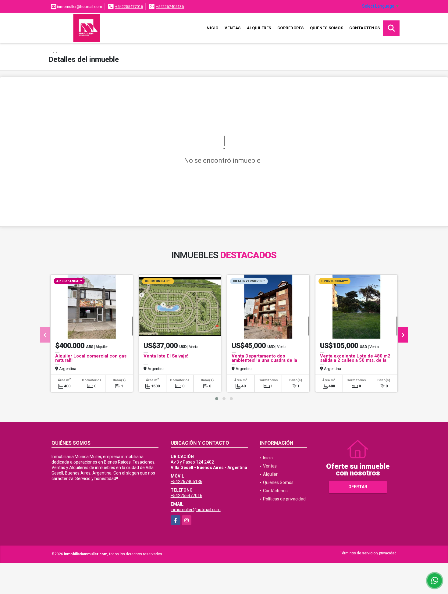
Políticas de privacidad (284, 498)
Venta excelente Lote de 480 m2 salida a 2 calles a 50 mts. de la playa (355, 360)
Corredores (290, 28)
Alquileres (259, 28)
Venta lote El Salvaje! (166, 356)
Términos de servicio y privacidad (368, 553)
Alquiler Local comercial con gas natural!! (90, 358)
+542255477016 (129, 6)
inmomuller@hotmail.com (196, 509)
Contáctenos (364, 28)
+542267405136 (170, 6)
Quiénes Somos (326, 28)
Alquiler (270, 474)
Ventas (233, 28)
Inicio (212, 28)
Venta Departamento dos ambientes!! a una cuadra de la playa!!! (264, 360)
